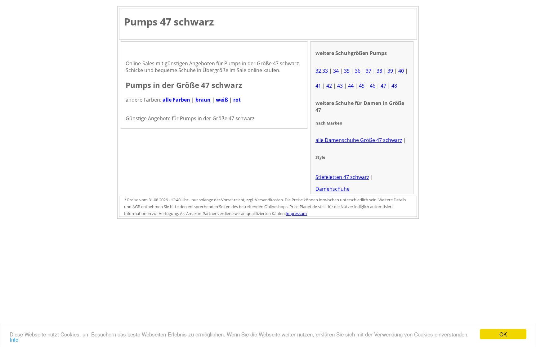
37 (368, 70)
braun (203, 99)
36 (357, 70)
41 (318, 85)
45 (361, 85)
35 (347, 70)
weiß (222, 99)
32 (318, 70)
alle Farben (176, 99)
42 (329, 85)
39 (390, 70)
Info (14, 339)
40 (401, 70)
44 (351, 85)
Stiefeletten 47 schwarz (342, 177)
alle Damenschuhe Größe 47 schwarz (358, 140)
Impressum (296, 213)
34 (336, 70)
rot (237, 99)
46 (372, 85)
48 (394, 85)
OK (503, 334)
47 (383, 85)
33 (325, 70)
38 (379, 70)
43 (340, 85)
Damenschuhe (332, 188)
